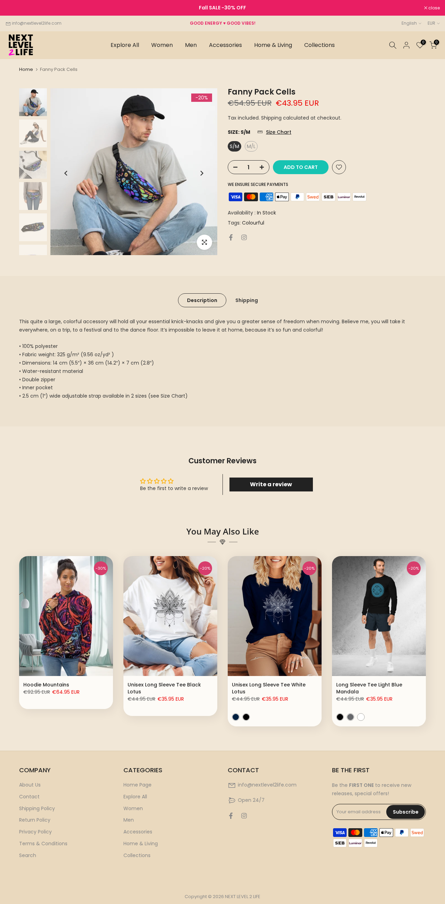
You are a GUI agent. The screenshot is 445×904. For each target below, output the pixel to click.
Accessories (225, 45)
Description (202, 300)
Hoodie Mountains (46, 684)
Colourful (253, 223)
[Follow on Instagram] (244, 237)
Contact (29, 796)
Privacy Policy (35, 831)
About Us (30, 784)
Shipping (246, 300)
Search (27, 855)
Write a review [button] (271, 484)
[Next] (201, 173)
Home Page (137, 784)
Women (162, 45)
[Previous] (66, 173)
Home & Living (273, 45)
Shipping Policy (37, 808)
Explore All (125, 45)
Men (191, 45)
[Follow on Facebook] (231, 237)
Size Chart (278, 132)
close (14, 8)
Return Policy (34, 819)
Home (26, 69)
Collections (319, 45)
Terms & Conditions (43, 843)
